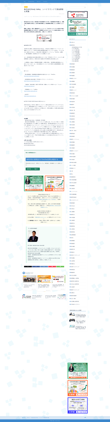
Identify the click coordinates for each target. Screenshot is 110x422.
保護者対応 (73, 176)
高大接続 (73, 153)
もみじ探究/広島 (75, 61)
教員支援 (73, 92)
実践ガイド (73, 168)
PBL (72, 174)
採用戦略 (73, 240)
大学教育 (73, 147)
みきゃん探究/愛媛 (75, 52)
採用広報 (73, 269)
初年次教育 (73, 156)
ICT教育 (72, 87)
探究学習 (73, 45)
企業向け (73, 292)
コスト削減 (73, 165)
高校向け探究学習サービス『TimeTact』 (48, 199)
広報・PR (73, 110)
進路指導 (73, 113)
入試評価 (73, 260)
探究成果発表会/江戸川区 (77, 47)
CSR (72, 171)
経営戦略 (73, 142)
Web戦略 (73, 66)
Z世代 (72, 237)
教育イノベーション (75, 139)
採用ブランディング (75, 289)
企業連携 (73, 72)
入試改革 (73, 286)
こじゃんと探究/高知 (76, 54)
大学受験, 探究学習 (75, 301)
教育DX (72, 104)
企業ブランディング (75, 266)
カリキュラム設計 (74, 95)
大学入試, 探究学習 (75, 284)
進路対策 (73, 119)
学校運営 (73, 75)
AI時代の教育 (73, 162)
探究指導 (73, 63)
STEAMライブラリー (75, 304)
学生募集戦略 (73, 194)
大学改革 (73, 159)
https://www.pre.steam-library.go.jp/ (32, 81)
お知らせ (73, 42)
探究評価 (73, 231)
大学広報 (73, 107)
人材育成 (73, 229)
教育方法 (73, 223)
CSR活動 (73, 217)
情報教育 (73, 145)
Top (25, 1)
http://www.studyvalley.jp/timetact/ (31, 76)
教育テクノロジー (74, 150)
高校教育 (73, 243)
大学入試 (73, 205)
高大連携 (73, 246)
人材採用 (73, 220)
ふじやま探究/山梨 (75, 55)
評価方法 (73, 263)
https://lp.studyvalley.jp (29, 86)
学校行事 (73, 101)
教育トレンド (73, 90)
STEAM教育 (73, 84)
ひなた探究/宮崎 (75, 48)
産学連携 (73, 98)
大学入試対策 (73, 275)
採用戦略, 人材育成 (75, 278)
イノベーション (74, 191)
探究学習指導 (73, 295)
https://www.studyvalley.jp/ (30, 96)
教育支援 (73, 133)
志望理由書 (73, 234)
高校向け (73, 252)
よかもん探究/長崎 (75, 58)
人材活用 (73, 188)
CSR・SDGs (73, 130)
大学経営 (73, 127)
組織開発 (73, 185)
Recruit (38, 1)
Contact (45, 1)
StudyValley (31, 1)
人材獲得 (73, 211)
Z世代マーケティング (75, 255)
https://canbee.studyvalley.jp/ (30, 91)
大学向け (73, 208)
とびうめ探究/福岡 (75, 51)
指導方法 (73, 214)
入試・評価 (73, 298)
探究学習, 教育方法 (75, 281)
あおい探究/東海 (75, 59)
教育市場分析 (73, 197)
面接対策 (73, 272)
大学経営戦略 (73, 179)
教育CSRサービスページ (40, 217)
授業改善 (73, 69)
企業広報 (73, 116)
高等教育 (73, 136)
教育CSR (73, 249)
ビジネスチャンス (74, 200)
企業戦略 (73, 81)
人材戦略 (73, 121)
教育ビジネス (73, 78)
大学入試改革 (73, 182)
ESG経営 (73, 124)
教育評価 (73, 226)
